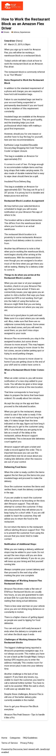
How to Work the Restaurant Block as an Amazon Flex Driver (25, 23)
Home (4, 738)
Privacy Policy (26, 743)
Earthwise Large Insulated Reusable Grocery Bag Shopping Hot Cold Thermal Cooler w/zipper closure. (23, 148)
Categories (15, 738)
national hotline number (21, 683)
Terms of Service (9, 743)
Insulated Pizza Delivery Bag (17, 181)
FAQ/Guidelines (30, 738)
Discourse (18, 749)
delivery (30, 549)
